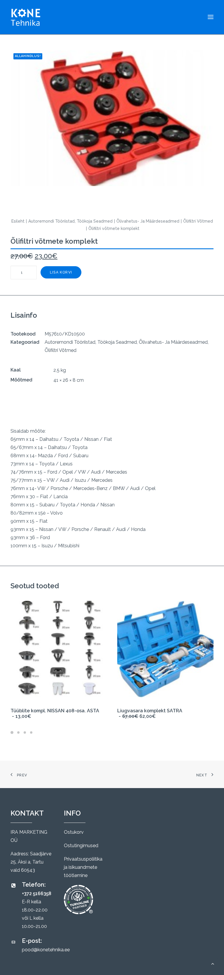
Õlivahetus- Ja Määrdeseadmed (147, 221)
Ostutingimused (81, 845)
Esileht (17, 221)
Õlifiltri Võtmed (198, 221)
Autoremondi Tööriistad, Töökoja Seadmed (70, 221)
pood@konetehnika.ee (46, 949)
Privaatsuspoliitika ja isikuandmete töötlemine (83, 867)
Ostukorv (74, 832)
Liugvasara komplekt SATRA (149, 713)
